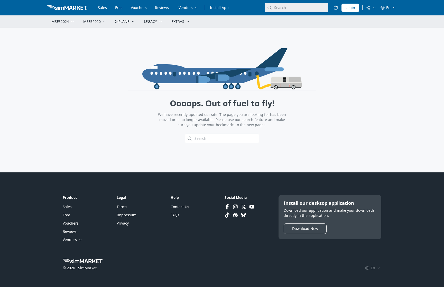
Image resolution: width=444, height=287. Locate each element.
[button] (67, 206)
